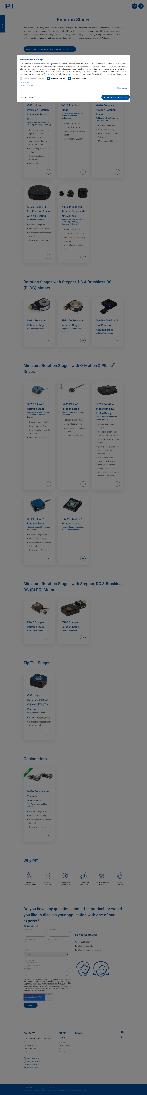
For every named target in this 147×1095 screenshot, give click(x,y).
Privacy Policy (25, 83)
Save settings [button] (26, 97)
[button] (115, 97)
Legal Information (26, 85)
